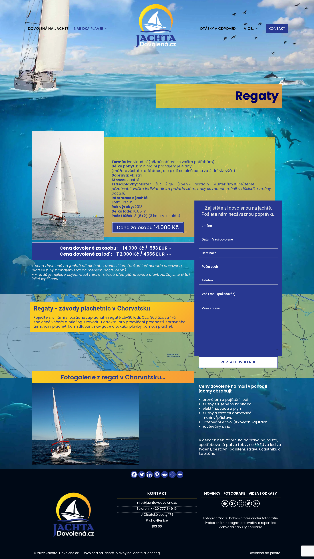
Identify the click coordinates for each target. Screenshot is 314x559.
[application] (105, 28)
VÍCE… (249, 28)
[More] (179, 474)
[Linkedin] (149, 474)
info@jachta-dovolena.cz (157, 502)
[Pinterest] (157, 474)
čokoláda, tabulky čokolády (240, 527)
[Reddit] (164, 474)
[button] (276, 28)
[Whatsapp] (172, 474)
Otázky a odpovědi (218, 28)
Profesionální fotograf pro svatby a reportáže (240, 523)
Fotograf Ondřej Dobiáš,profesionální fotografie (240, 518)
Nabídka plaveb (88, 28)
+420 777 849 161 (164, 508)
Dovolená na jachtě (48, 28)
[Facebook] (134, 474)
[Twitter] (141, 474)
